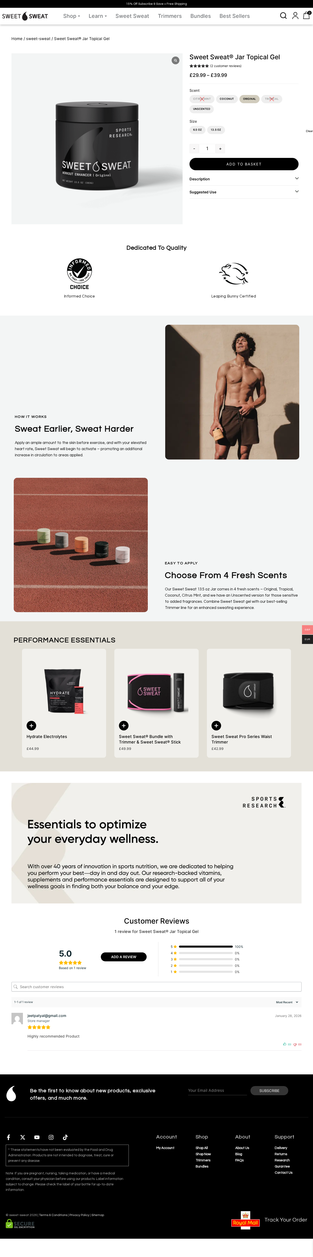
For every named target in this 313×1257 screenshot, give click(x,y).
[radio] (201, 99)
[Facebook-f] (8, 1137)
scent (194, 90)
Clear (309, 131)
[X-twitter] (22, 1137)
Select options (31, 725)
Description (199, 179)
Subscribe (269, 1090)
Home (16, 38)
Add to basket (244, 164)
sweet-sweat (38, 38)
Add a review (123, 957)
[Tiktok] (65, 1137)
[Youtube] (37, 1137)
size (193, 121)
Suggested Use (202, 192)
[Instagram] (51, 1137)
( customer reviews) (226, 66)
